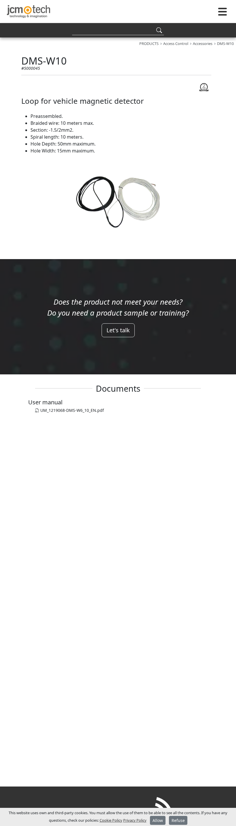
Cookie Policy (111, 820)
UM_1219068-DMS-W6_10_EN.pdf (71, 410)
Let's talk (118, 330)
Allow (158, 820)
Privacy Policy (134, 820)
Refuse (178, 820)
